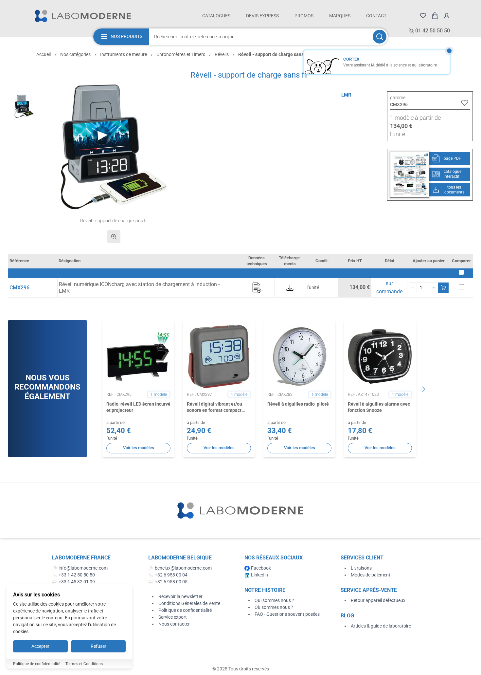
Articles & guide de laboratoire (381, 626)
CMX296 (19, 287)
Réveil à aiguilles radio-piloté (298, 404)
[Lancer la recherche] (379, 36)
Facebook (261, 568)
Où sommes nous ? (274, 607)
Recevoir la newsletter (180, 596)
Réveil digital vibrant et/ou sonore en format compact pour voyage (214, 407)
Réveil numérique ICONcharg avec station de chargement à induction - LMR (139, 287)
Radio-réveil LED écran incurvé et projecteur (138, 407)
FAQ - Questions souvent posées (287, 614)
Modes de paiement (370, 574)
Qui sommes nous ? (274, 600)
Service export (172, 617)
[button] (114, 147)
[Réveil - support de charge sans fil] (24, 106)
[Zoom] (113, 236)
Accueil (43, 54)
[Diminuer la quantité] (413, 288)
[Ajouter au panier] (443, 288)
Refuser (98, 646)
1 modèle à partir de (415, 117)
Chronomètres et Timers (180, 54)
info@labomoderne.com (83, 568)
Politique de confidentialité (185, 610)
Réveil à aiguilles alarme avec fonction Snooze (379, 407)
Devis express (262, 15)
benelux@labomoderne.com (183, 568)
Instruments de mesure (123, 54)
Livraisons (361, 568)
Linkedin (259, 574)
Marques (339, 15)
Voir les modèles (138, 447)
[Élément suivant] (423, 389)
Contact (376, 15)
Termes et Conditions (84, 664)
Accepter (40, 646)
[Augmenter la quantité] (434, 288)
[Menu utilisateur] (446, 15)
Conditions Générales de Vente (189, 603)
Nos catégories (75, 54)
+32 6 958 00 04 (171, 574)
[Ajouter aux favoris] (464, 103)
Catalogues (216, 15)
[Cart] (435, 15)
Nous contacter (174, 624)
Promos (303, 15)
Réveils (222, 54)
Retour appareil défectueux (378, 600)
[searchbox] (260, 36)
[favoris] (423, 15)
